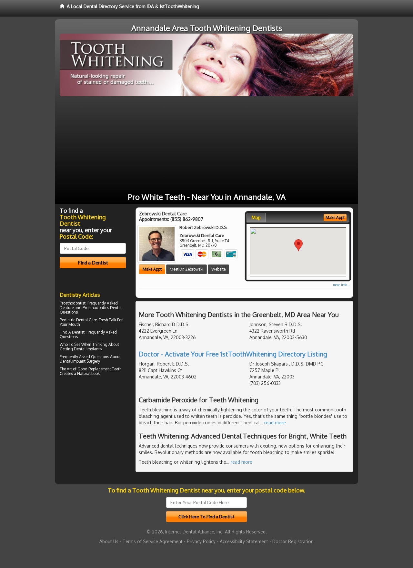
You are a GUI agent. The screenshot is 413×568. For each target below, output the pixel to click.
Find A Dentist (72, 332)
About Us (108, 541)
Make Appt (152, 269)
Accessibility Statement (244, 541)
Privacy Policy (201, 541)
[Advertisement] (206, 144)
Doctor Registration (293, 541)
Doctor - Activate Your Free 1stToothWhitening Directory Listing (233, 354)
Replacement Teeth (104, 369)
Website (218, 269)
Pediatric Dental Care (78, 319)
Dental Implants (88, 348)
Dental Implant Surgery (80, 361)
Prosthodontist (73, 303)
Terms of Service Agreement (153, 541)
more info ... (341, 285)
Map (256, 217)
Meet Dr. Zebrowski (186, 269)
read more (275, 422)
